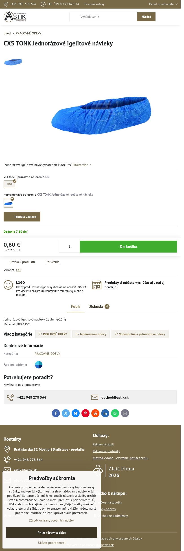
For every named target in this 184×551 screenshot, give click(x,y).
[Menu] (175, 16)
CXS (18, 270)
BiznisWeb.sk (105, 545)
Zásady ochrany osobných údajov (119, 538)
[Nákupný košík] (164, 16)
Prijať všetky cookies (52, 533)
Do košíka (128, 246)
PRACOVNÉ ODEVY (47, 354)
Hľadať (146, 17)
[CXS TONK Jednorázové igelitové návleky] (8, 203)
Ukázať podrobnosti (51, 543)
